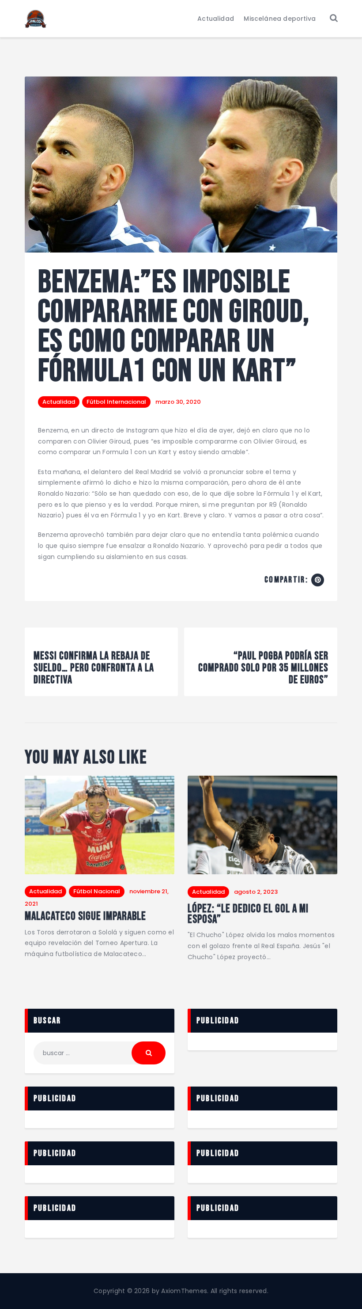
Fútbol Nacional (96, 891)
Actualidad (58, 402)
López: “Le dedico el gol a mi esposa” (248, 915)
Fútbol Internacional (116, 402)
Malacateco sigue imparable (85, 916)
